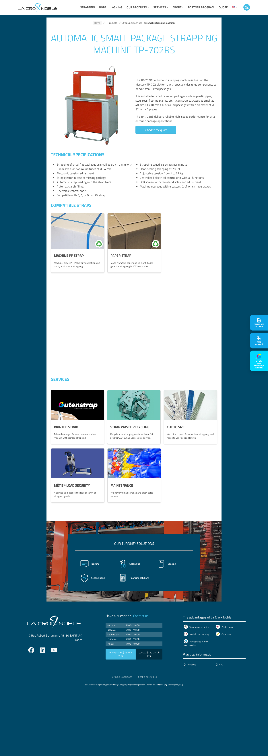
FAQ (221, 664)
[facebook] (31, 650)
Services (159, 7)
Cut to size (226, 634)
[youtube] (54, 650)
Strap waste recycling (199, 627)
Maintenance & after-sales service (196, 643)
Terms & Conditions (121, 677)
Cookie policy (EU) (147, 677)
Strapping (87, 7)
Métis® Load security (199, 634)
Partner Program (201, 7)
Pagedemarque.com (136, 684)
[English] (235, 7)
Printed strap (227, 627)
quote (223, 7)
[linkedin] (42, 650)
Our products (137, 7)
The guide (191, 664)
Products (112, 23)
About (176, 7)
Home (97, 23)
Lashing (116, 7)
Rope (102, 7)
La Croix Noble (91, 684)
